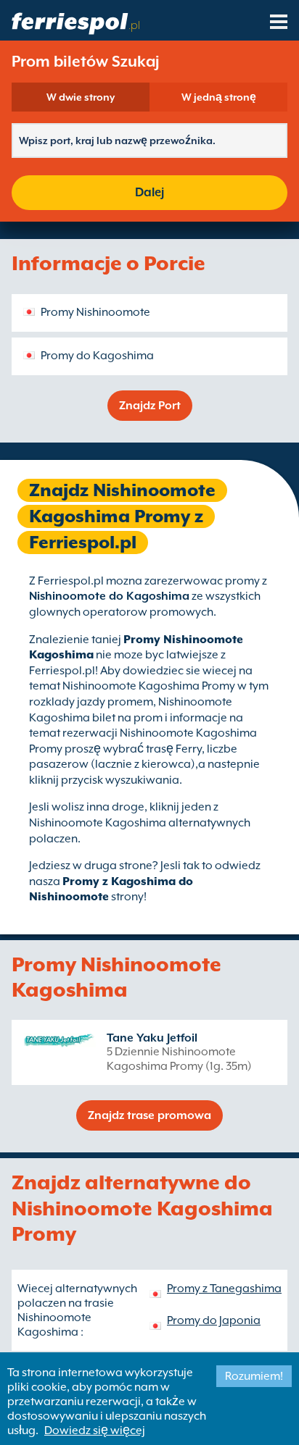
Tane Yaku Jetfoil (152, 1037)
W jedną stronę (218, 97)
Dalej (149, 192)
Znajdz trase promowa (149, 1115)
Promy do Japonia (214, 1320)
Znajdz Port (150, 405)
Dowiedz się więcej (94, 1430)
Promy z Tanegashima (224, 1288)
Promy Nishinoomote (95, 312)
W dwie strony (80, 97)
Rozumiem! (254, 1376)
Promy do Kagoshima (97, 355)
